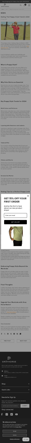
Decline (14, 435)
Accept (14, 431)
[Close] (28, 196)
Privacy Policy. (18, 427)
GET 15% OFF (15, 222)
